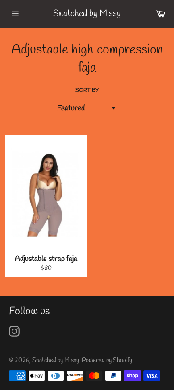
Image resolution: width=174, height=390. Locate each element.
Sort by (87, 90)
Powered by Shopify (107, 360)
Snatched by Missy (87, 14)
